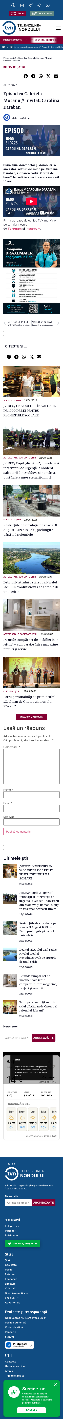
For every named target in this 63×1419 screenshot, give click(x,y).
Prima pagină (9, 58)
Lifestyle (10, 1283)
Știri (21, 67)
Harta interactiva (15, 1366)
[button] (25, 76)
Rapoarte (10, 1332)
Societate (9, 400)
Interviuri (10, 67)
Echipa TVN (12, 1226)
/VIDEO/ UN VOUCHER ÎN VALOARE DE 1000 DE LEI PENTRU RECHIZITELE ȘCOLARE (29, 410)
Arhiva (9, 1371)
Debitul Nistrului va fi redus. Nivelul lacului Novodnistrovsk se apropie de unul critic (31, 587)
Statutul (9, 1336)
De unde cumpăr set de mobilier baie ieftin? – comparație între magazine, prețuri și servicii (30, 644)
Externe (9, 1274)
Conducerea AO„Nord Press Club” (25, 1317)
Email (7, 803)
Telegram (15, 228)
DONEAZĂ (31, 1410)
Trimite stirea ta (14, 1375)
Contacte (10, 1361)
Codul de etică (14, 1327)
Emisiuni (10, 1297)
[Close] (56, 1384)
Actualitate (10, 458)
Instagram (33, 228)
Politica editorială (15, 1322)
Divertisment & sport (17, 1293)
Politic (8, 1269)
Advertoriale (11, 634)
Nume (8, 789)
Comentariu (11, 747)
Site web (8, 816)
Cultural (8, 691)
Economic (11, 1279)
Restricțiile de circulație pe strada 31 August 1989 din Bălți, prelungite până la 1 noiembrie (30, 530)
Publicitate (11, 1235)
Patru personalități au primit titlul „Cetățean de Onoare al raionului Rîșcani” (29, 701)
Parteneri (10, 1230)
